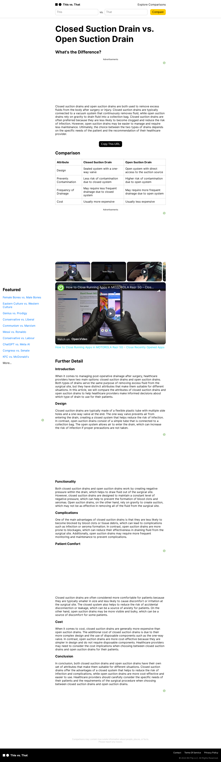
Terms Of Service (192, 752)
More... (7, 362)
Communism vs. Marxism (19, 325)
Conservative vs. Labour (19, 338)
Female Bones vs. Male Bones (22, 297)
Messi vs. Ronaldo (14, 331)
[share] (159, 291)
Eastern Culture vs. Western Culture (21, 305)
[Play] (144, 271)
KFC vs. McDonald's (16, 356)
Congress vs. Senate (16, 350)
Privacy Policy (211, 752)
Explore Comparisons (152, 4)
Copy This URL (110, 144)
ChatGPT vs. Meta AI (16, 344)
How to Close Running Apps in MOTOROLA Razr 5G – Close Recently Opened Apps (110, 287)
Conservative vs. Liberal (18, 319)
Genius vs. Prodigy (15, 313)
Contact (177, 752)
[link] (60, 287)
